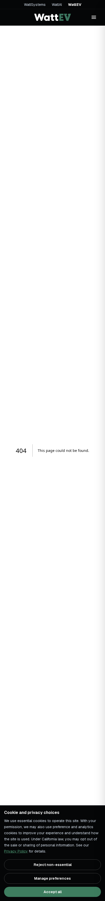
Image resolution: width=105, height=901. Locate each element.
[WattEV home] (52, 17)
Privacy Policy (16, 851)
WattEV (74, 4)
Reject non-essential (53, 864)
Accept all (53, 892)
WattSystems (35, 4)
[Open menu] (94, 17)
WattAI (57, 4)
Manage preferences (52, 878)
